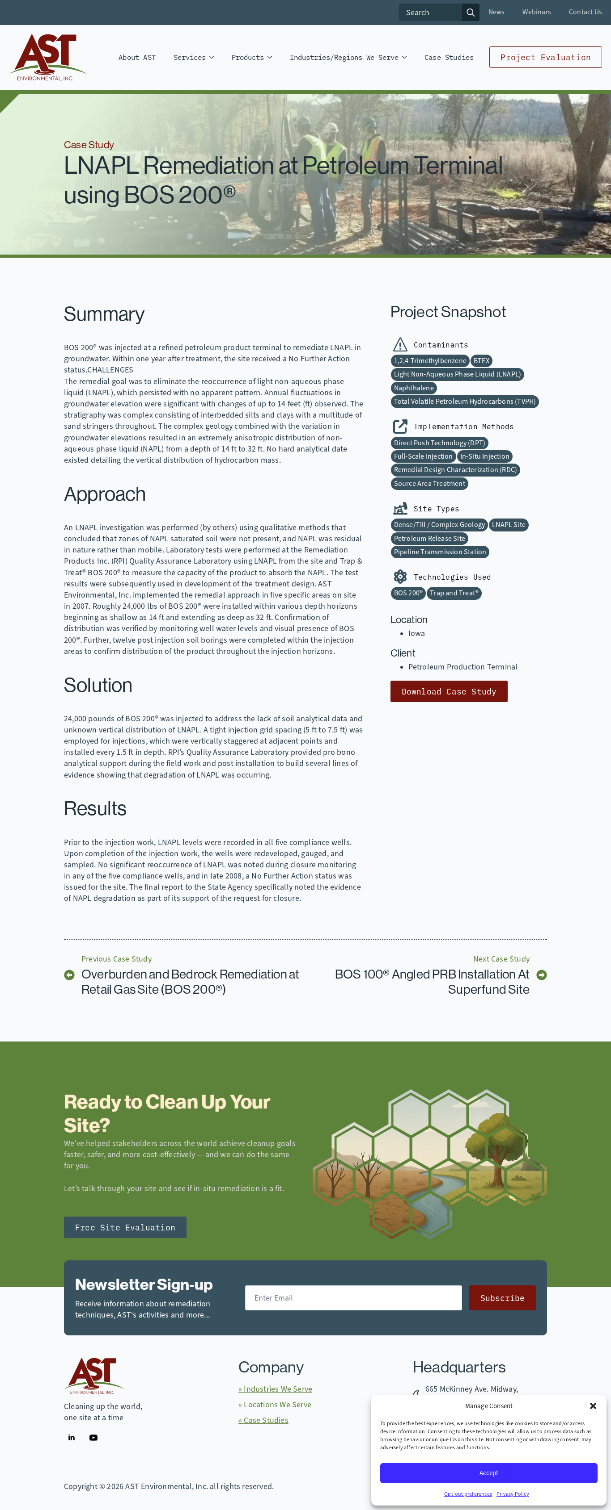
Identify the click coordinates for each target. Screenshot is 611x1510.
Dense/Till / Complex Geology (439, 524)
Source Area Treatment (429, 483)
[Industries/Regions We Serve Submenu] (407, 57)
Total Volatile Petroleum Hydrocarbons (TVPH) (465, 401)
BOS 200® (408, 593)
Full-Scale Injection (423, 456)
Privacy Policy (512, 1494)
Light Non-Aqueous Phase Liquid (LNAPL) (458, 374)
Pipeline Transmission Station (440, 552)
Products (248, 57)
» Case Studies (263, 1420)
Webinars (536, 12)
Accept (488, 1473)
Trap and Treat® (454, 593)
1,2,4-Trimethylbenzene (430, 360)
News (496, 12)
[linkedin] (71, 1437)
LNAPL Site (509, 524)
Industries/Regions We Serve (344, 57)
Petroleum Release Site (429, 538)
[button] (593, 1405)
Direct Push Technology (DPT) (440, 443)
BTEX (481, 360)
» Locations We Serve (274, 1405)
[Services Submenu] (214, 57)
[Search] (470, 12)
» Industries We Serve (275, 1389)
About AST (137, 57)
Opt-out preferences (468, 1494)
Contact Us (585, 12)
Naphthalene (414, 388)
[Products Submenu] (272, 57)
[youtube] (93, 1437)
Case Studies (449, 57)
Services (190, 57)
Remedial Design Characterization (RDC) (456, 469)
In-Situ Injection (484, 456)
